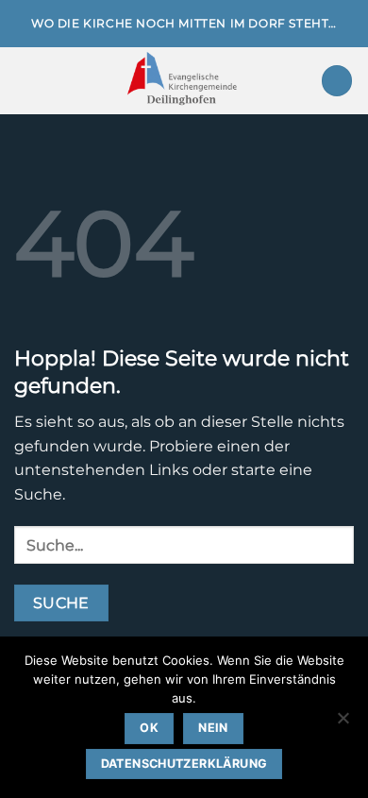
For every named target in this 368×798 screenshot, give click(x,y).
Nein (213, 728)
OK (149, 728)
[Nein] (342, 723)
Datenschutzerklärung (184, 763)
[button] (25, 81)
